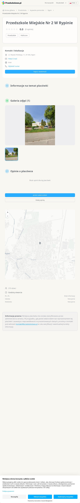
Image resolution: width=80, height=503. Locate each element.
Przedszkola (22, 10)
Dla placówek (60, 3)
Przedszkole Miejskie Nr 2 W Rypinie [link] (15, 13)
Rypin (50, 10)
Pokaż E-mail (12, 59)
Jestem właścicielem (40, 195)
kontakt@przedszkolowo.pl (27, 324)
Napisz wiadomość (40, 72)
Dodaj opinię (40, 200)
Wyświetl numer (14, 66)
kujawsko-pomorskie (37, 10)
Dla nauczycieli (49, 3)
